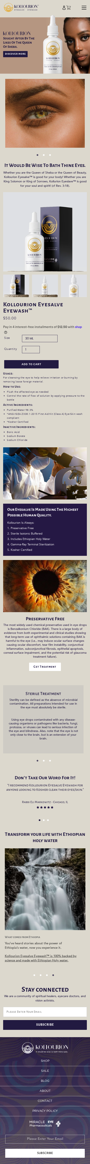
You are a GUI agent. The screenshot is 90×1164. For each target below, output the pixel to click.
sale (45, 1071)
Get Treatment (44, 667)
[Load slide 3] (49, 821)
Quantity (10, 349)
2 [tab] (45, 156)
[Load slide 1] (41, 821)
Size (7, 338)
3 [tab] (51, 156)
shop (45, 1061)
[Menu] (84, 7)
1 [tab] (39, 156)
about (45, 1091)
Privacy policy (45, 1111)
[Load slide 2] (45, 821)
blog (45, 1081)
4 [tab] (54, 976)
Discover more (15, 54)
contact (45, 1101)
